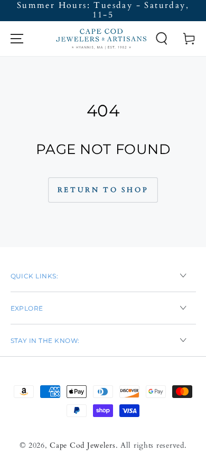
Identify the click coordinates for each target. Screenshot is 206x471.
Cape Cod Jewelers (82, 445)
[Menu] (17, 38)
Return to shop (103, 190)
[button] (161, 38)
